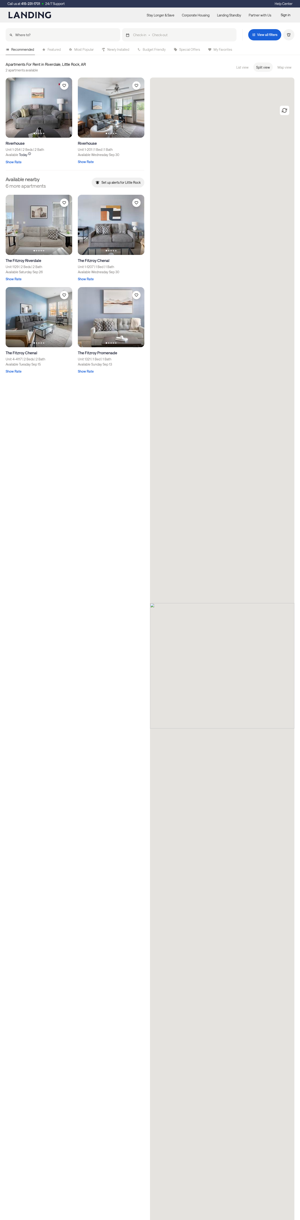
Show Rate (14, 162)
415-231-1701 (30, 4)
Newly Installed (118, 49)
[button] (179, 34)
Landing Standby (229, 15)
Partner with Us (260, 15)
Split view (263, 67)
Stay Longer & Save (160, 15)
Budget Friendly (154, 49)
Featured (54, 49)
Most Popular (84, 49)
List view (242, 67)
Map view (285, 67)
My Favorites (223, 49)
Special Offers (189, 49)
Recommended (22, 49)
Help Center (283, 4)
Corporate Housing (196, 15)
